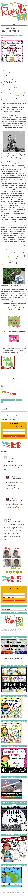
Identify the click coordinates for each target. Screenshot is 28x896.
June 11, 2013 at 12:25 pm (14, 458)
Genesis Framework (8, 893)
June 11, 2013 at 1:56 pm (14, 521)
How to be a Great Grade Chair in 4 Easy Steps (14, 659)
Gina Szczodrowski (12, 519)
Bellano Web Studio (20, 893)
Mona (9, 456)
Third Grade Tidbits (8, 541)
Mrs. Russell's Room (14, 11)
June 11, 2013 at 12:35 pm (16, 500)
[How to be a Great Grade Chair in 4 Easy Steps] (14, 653)
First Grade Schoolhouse (10, 471)
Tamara (12, 476)
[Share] (21, 35)
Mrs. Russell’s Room (8, 892)
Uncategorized (8, 412)
